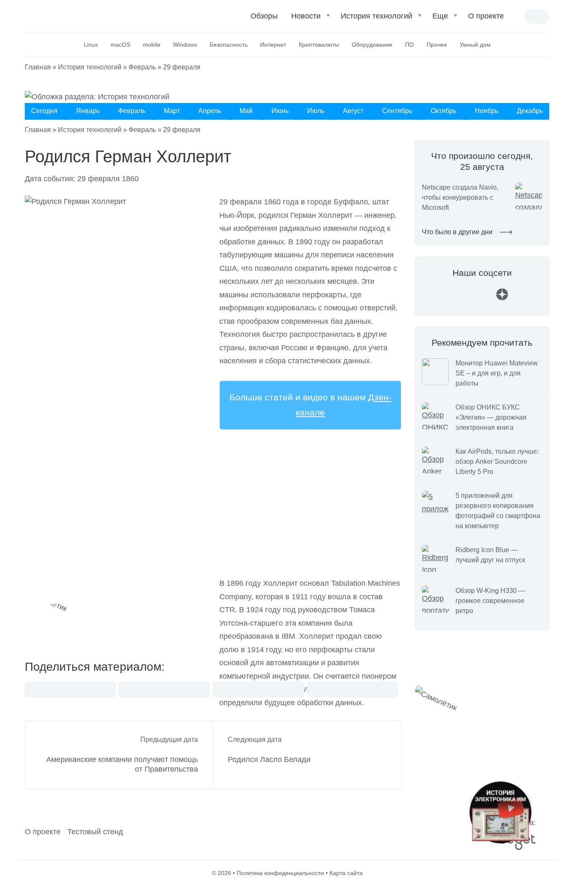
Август (353, 110)
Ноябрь (486, 110)
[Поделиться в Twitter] (258, 689)
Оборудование (372, 44)
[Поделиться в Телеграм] (164, 689)
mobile (152, 44)
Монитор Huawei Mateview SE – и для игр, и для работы (497, 373)
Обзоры (264, 16)
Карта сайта (346, 873)
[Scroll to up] (18, 833)
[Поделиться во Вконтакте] (70, 689)
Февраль (142, 67)
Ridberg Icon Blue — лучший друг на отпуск (490, 554)
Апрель (209, 110)
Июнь (280, 110)
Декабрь (530, 110)
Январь (88, 110)
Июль (315, 110)
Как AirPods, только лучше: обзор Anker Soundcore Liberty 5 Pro (497, 461)
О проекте (486, 16)
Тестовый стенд (95, 832)
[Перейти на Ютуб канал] (462, 298)
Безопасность (229, 44)
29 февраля (181, 67)
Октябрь (443, 110)
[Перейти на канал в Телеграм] (482, 298)
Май (246, 110)
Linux (91, 44)
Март (172, 110)
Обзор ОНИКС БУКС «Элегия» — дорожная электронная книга (491, 417)
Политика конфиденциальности (280, 873)
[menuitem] (264, 19)
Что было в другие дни (458, 231)
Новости (306, 16)
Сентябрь (397, 110)
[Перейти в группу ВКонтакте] (442, 298)
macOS (120, 44)
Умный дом (475, 44)
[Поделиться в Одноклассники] (353, 689)
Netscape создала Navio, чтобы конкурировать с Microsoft (460, 197)
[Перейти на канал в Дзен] (502, 298)
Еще (440, 16)
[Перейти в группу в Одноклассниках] (522, 298)
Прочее (437, 44)
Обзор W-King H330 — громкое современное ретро (490, 600)
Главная (38, 67)
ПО (409, 44)
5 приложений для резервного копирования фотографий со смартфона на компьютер (498, 510)
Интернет (273, 44)
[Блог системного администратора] (69, 15)
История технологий (376, 16)
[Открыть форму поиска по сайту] (517, 17)
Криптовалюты (319, 44)
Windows (185, 44)
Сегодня (44, 110)
